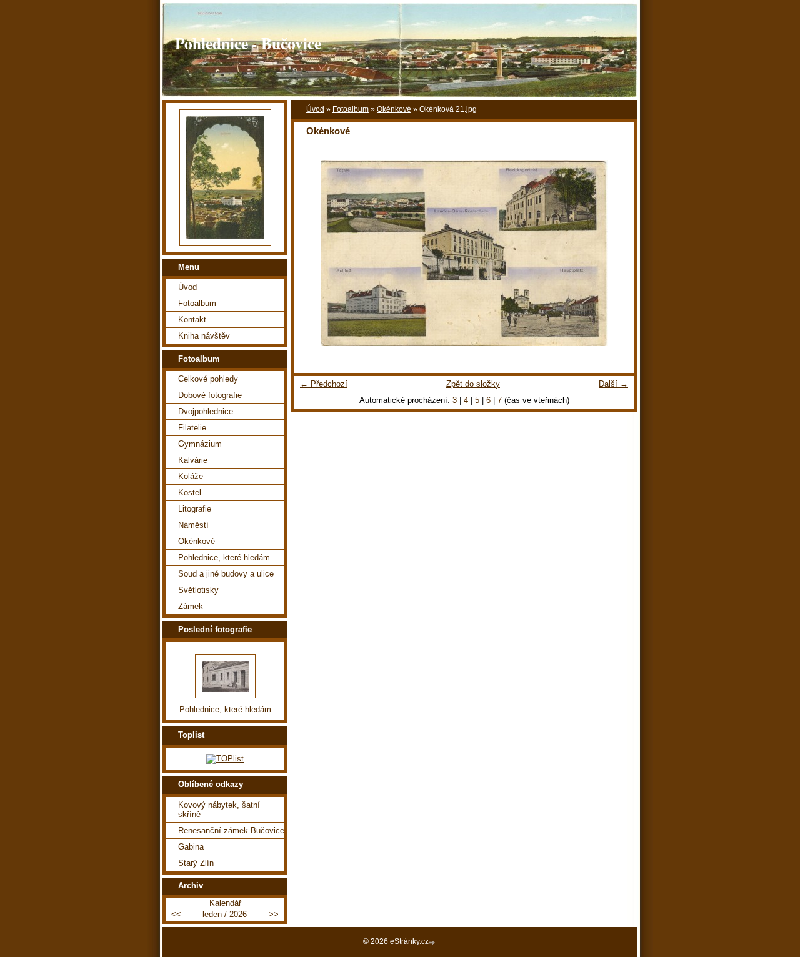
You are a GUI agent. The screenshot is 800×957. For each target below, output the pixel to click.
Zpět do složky (473, 384)
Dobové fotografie (210, 395)
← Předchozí (324, 384)
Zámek (190, 606)
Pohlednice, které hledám (224, 557)
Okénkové (394, 109)
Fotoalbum (350, 109)
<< (176, 914)
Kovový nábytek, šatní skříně (219, 809)
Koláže (190, 476)
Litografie (194, 508)
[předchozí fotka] (314, 253)
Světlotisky (198, 590)
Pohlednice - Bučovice (248, 43)
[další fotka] (614, 253)
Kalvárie (193, 460)
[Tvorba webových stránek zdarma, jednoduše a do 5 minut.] (433, 942)
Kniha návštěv (204, 335)
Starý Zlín (196, 863)
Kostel (189, 492)
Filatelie (192, 427)
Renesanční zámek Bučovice (231, 830)
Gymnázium (200, 444)
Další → (613, 384)
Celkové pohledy (208, 379)
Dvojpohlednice (205, 411)
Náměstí (193, 525)
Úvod (315, 109)
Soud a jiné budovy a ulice (226, 573)
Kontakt (192, 319)
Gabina (191, 846)
